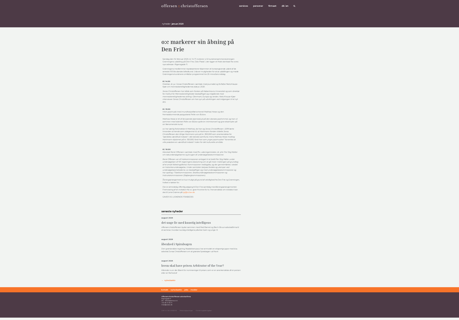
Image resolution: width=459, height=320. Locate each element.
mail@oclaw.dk (166, 305)
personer (258, 6)
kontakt (164, 290)
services (243, 6)
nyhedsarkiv (169, 280)
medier (194, 290)
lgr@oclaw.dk (189, 192)
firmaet (272, 6)
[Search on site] (294, 6)
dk (283, 6)
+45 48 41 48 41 (166, 303)
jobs (186, 290)
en (287, 6)
